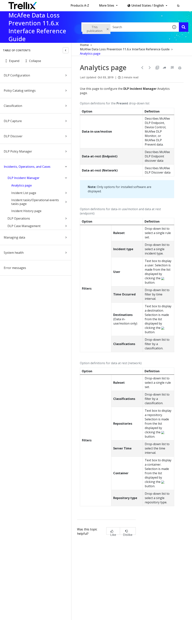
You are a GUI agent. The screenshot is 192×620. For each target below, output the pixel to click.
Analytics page (21, 185)
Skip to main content (61, 4)
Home (84, 45)
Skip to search (90, 4)
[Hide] (65, 50)
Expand (14, 61)
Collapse (35, 61)
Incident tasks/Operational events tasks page (35, 202)
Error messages (15, 268)
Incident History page (26, 211)
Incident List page (23, 193)
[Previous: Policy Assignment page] (142, 67)
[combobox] (125, 27)
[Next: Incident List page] (150, 67)
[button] (178, 5)
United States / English (147, 5)
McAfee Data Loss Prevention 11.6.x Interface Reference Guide (125, 49)
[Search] (183, 27)
